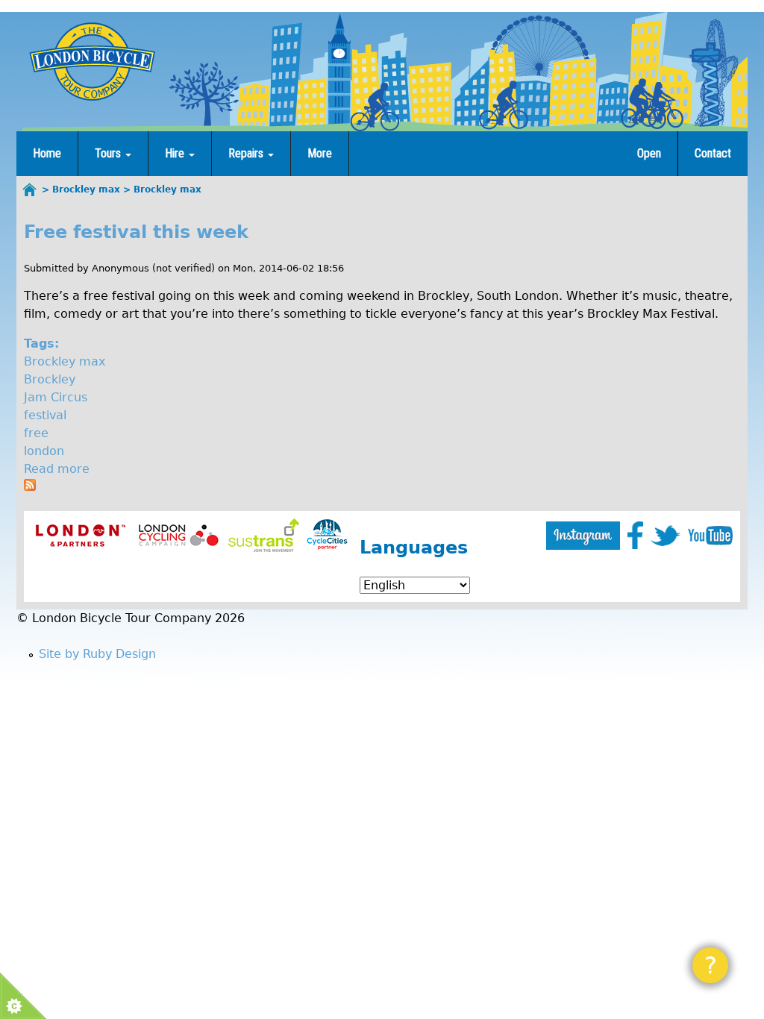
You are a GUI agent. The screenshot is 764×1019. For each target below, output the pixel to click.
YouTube (710, 535)
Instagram (583, 535)
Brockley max (64, 361)
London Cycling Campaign (179, 535)
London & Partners (80, 535)
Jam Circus (55, 397)
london (44, 451)
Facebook (635, 535)
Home (47, 153)
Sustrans (263, 535)
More (319, 153)
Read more (57, 469)
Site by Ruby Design (97, 654)
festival (45, 415)
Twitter (665, 535)
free (36, 433)
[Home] (92, 61)
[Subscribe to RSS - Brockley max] (30, 487)
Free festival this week (136, 232)
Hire (176, 153)
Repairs (247, 153)
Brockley (49, 379)
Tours (109, 153)
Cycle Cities (327, 535)
